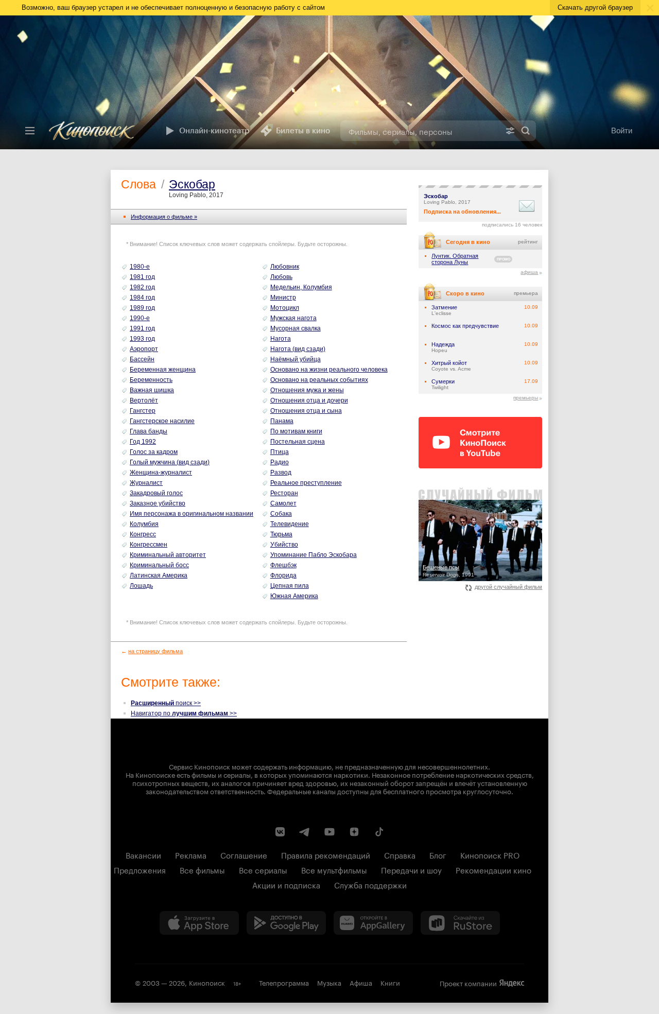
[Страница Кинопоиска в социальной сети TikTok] (379, 832)
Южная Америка (294, 596)
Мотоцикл (284, 307)
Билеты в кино (303, 130)
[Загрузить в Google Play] (286, 923)
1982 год (142, 287)
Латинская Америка (158, 575)
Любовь (281, 277)
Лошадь (141, 585)
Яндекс (511, 983)
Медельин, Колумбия (301, 287)
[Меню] (30, 131)
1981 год (142, 277)
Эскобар (192, 184)
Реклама (190, 854)
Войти (621, 130)
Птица (279, 452)
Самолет (283, 503)
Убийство (284, 544)
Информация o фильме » (164, 217)
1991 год (142, 328)
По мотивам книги (296, 431)
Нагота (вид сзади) (297, 349)
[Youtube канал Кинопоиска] (329, 832)
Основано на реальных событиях (319, 379)
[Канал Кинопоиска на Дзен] (354, 832)
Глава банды (148, 431)
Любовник (284, 266)
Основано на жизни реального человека (329, 369)
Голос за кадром (154, 452)
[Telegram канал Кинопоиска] (305, 832)
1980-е (140, 266)
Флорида (283, 575)
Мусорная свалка (295, 328)
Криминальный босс (159, 565)
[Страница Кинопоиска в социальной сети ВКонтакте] (280, 832)
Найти (525, 130)
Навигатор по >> (184, 713)
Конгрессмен (148, 544)
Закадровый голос (156, 493)
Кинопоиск (207, 982)
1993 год (142, 338)
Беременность (151, 379)
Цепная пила (289, 585)
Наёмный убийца (295, 359)
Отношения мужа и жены (307, 390)
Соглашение (243, 854)
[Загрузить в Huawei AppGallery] (373, 923)
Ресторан (284, 493)
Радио (279, 462)
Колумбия (144, 524)
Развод (280, 472)
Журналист (146, 482)
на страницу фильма (155, 651)
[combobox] (420, 130)
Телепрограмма (284, 982)
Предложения (140, 869)
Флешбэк (283, 565)
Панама (281, 421)
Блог (437, 854)
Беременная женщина (163, 369)
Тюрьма (281, 534)
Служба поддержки (370, 884)
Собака (281, 513)
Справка (399, 854)
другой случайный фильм (508, 587)
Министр (283, 297)
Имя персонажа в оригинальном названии (191, 513)
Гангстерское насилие (162, 421)
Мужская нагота (293, 318)
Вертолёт (144, 400)
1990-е (140, 318)
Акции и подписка (286, 884)
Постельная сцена (297, 441)
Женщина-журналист (161, 472)
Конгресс (143, 534)
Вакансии (143, 854)
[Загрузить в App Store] (199, 923)
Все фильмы (202, 869)
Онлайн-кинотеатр (214, 130)
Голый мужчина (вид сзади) (170, 462)
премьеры (525, 397)
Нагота (280, 338)
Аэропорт (144, 349)
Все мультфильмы (334, 869)
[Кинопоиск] (99, 130)
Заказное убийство (157, 503)
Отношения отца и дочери (309, 400)
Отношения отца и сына (306, 410)
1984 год (142, 297)
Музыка (329, 982)
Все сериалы (263, 869)
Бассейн (142, 359)
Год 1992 (143, 441)
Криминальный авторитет (168, 554)
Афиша (361, 982)
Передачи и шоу (411, 869)
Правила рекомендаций (325, 854)
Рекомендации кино (493, 869)
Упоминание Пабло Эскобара (313, 554)
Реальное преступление (306, 482)
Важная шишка (152, 390)
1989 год (142, 307)
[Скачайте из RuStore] (460, 923)
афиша (529, 272)
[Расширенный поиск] (510, 130)
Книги (390, 982)
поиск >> (166, 703)
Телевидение (289, 524)
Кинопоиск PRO (489, 854)
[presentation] (329, 82)
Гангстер (142, 410)
